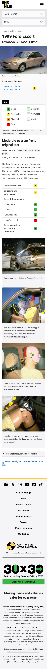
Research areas (23, 504)
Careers (23, 522)
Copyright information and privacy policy (24, 662)
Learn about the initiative (23, 582)
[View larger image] (23, 256)
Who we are (23, 510)
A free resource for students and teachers (22, 553)
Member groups (23, 516)
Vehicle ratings (16, 31)
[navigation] (41, 4)
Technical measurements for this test (21, 454)
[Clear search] (41, 14)
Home (4, 31)
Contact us (23, 534)
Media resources (23, 528)
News (23, 499)
